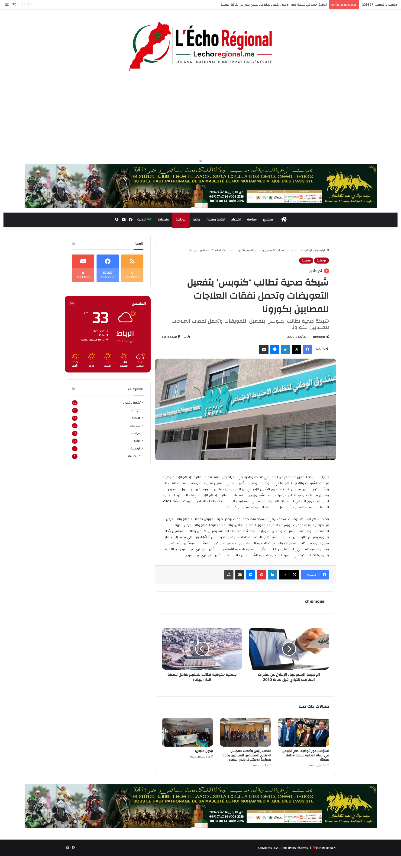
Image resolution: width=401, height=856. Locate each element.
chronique (319, 336)
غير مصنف (134, 456)
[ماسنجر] (274, 349)
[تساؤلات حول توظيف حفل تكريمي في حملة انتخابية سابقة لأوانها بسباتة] (303, 732)
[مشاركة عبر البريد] (263, 349)
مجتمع (268, 219)
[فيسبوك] (307, 349)
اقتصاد (236, 219)
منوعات (163, 219)
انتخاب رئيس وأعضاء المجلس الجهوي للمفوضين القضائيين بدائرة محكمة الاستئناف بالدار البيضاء (247, 755)
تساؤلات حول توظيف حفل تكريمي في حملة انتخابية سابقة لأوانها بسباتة (305, 755)
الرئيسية (320, 250)
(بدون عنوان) (204, 751)
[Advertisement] (200, 117)
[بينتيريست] (261, 574)
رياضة (196, 219)
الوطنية (181, 219)
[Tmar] (201, 186)
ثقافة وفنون (216, 219)
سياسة (252, 219)
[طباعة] (228, 574)
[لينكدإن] (285, 349)
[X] (296, 349)
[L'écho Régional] (200, 47)
